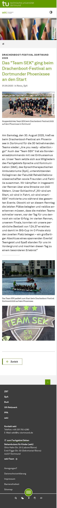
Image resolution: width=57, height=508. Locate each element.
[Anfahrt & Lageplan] (29, 498)
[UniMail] (41, 498)
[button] (12, 362)
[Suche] (16, 498)
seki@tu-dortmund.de (22, 432)
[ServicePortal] (35, 498)
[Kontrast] (51, 12)
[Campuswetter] (22, 498)
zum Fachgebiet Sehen (18, 440)
